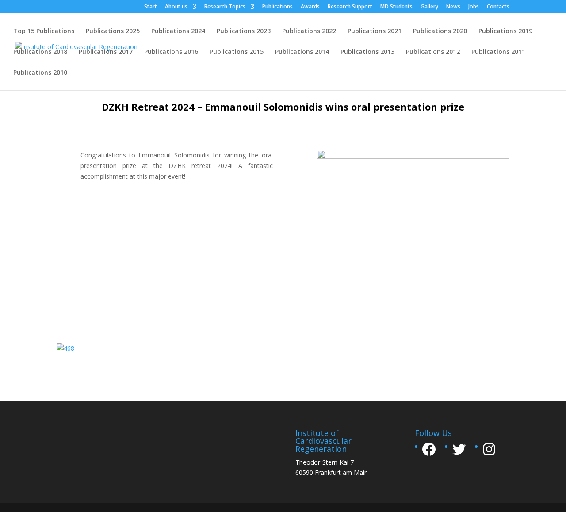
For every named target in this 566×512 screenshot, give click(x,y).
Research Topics (224, 7)
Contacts (498, 7)
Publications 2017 (106, 52)
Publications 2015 (237, 52)
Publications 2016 (171, 52)
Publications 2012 (433, 52)
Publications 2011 (498, 52)
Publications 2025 (113, 31)
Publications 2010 (40, 72)
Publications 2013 (367, 52)
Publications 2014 (302, 52)
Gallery (429, 7)
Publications (277, 7)
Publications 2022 (309, 31)
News (453, 7)
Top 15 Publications (43, 31)
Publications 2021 (375, 31)
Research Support (350, 7)
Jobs (473, 7)
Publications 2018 (40, 52)
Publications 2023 (244, 31)
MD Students (396, 7)
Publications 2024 (178, 31)
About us (176, 7)
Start (150, 7)
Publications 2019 (505, 31)
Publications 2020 (440, 31)
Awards (310, 7)
